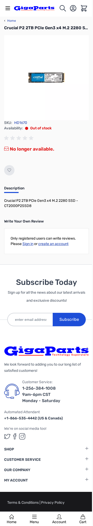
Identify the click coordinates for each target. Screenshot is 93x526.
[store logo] (36, 8)
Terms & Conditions (23, 502)
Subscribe (69, 319)
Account (59, 522)
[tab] (14, 190)
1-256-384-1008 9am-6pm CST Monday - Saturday (41, 394)
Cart (82, 522)
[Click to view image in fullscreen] (46, 77)
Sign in (27, 244)
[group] (19, 138)
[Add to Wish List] (9, 170)
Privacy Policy (53, 502)
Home (12, 522)
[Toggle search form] (63, 8)
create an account (53, 244)
